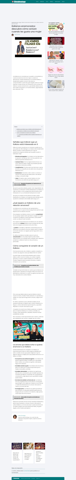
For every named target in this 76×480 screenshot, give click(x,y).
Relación (42, 1)
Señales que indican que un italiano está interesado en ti (29, 129)
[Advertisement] (38, 13)
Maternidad (57, 1)
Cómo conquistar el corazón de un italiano (26, 132)
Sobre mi (38, 478)
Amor (47, 1)
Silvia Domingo (17, 34)
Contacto (33, 478)
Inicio (37, 1)
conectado (27, 471)
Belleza (51, 1)
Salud (63, 1)
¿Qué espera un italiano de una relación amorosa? (28, 131)
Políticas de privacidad (25, 478)
